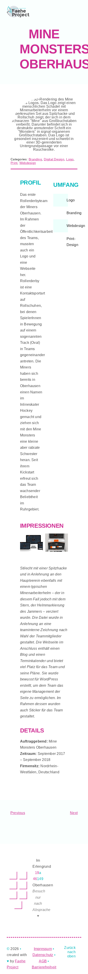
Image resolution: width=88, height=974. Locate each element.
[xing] (13, 895)
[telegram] (23, 885)
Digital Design (54, 159)
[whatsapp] (13, 885)
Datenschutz (42, 955)
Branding (35, 159)
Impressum (43, 949)
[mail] (23, 895)
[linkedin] (23, 875)
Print (14, 163)
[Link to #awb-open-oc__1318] (53, 11)
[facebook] (13, 875)
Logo (70, 159)
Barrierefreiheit (44, 967)
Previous (17, 813)
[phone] (18, 905)
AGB (43, 961)
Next (74, 813)
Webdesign (27, 163)
